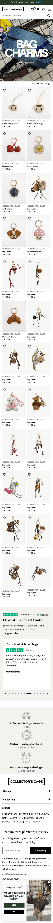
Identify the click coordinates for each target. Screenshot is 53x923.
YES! (14, 905)
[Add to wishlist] (4, 90)
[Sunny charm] (39, 145)
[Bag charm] (39, 188)
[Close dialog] (49, 881)
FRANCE (6, 822)
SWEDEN (34, 814)
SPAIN (27, 822)
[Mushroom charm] (39, 231)
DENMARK (23, 814)
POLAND (36, 822)
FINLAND (40, 818)
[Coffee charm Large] (39, 103)
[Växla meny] (49, 9)
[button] (9, 693)
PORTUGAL (17, 822)
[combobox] (26, 15)
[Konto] (38, 9)
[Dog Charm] (14, 231)
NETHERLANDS (27, 818)
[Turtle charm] (14, 188)
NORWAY (45, 814)
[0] (32, 9)
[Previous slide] (6, 693)
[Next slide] (47, 693)
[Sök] (49, 16)
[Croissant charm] (14, 316)
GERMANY (14, 818)
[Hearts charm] (14, 145)
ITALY (4, 818)
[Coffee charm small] (14, 103)
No (14, 912)
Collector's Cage (11, 121)
